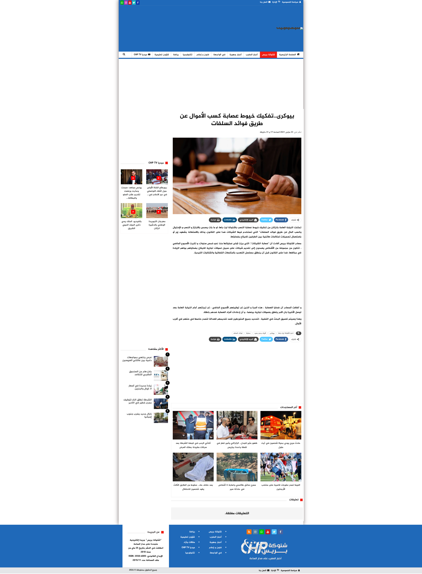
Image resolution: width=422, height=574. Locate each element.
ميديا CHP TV (140, 55)
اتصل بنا (263, 2)
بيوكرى (272, 333)
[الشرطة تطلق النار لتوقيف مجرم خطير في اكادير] (161, 403)
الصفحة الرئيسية (287, 55)
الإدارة (274, 2)
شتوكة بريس (268, 55)
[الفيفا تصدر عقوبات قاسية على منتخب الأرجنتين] (280, 467)
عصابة (248, 333)
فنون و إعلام (202, 55)
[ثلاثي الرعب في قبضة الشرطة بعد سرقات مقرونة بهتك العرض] (193, 425)
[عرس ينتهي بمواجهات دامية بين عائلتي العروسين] (161, 361)
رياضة (176, 55)
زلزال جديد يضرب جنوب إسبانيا (139, 415)
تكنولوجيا (187, 55)
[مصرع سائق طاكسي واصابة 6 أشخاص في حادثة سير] (237, 467)
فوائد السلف (237, 333)
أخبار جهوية (235, 55)
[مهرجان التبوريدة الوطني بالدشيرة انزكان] (157, 210)
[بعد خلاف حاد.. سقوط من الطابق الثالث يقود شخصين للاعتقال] (193, 467)
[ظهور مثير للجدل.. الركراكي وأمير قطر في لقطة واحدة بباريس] (237, 425)
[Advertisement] (180, 28)
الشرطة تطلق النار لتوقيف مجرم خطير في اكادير (137, 401)
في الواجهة (219, 55)
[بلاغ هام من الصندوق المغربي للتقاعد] (161, 375)
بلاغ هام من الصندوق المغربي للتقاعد (140, 373)
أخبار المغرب (252, 55)
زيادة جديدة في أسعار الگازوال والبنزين (140, 387)
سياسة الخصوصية (290, 2)
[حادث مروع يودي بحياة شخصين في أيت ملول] (280, 425)
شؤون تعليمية (161, 55)
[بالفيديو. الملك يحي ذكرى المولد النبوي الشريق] (131, 210)
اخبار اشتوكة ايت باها (286, 333)
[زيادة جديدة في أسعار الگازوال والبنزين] (161, 389)
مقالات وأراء (189, 542)
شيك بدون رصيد (260, 333)
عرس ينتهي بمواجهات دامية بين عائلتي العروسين (137, 359)
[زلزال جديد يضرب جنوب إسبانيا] (161, 418)
